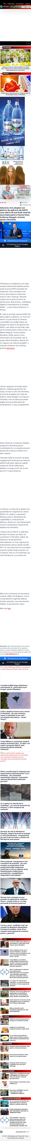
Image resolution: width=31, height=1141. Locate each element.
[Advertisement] (15, 25)
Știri (5, 202)
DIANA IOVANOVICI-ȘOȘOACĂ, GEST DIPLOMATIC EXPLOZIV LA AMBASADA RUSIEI (19, 1110)
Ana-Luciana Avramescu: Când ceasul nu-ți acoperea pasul (19, 1055)
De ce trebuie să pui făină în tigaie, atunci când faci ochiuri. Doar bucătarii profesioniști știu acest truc (19, 1038)
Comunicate (19, 4)
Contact (27, 4)
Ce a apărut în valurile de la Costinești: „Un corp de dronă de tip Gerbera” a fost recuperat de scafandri (15, 806)
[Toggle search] (29, 43)
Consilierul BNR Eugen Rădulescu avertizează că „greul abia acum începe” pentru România (14, 687)
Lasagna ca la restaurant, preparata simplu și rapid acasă (19, 1028)
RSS (5, 4)
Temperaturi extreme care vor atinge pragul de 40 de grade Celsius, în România (15, 93)
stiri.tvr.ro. (11, 348)
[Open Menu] (1, 43)
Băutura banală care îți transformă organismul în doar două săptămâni (19, 1009)
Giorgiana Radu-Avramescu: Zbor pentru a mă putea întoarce (20, 1047)
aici (9, 608)
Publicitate (11, 4)
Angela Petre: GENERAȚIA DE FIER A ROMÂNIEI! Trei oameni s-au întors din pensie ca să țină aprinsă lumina (20, 1076)
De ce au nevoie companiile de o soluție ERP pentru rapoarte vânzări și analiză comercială (19, 1102)
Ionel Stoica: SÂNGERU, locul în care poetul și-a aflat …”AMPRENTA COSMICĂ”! (19, 1091)
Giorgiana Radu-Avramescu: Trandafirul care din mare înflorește (18, 1064)
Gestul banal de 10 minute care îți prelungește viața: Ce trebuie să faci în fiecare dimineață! (20, 1001)
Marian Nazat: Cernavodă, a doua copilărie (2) (20, 1082)
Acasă (1, 202)
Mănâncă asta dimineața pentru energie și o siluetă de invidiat (19, 1019)
